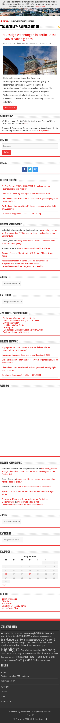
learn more (40, 6)
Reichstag (4, 660)
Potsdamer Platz (25, 656)
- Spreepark (7, 327)
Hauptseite (43, 130)
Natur (47, 653)
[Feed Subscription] (59, 27)
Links (3, 696)
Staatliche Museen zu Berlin (14, 606)
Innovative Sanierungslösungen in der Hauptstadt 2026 (26, 194)
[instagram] (35, 169)
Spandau (12, 660)
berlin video (36, 636)
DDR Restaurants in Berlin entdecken (35, 248)
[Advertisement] (30, 419)
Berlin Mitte (23, 636)
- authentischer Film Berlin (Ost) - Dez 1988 (20, 320)
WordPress (25, 711)
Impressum (6, 701)
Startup (20, 660)
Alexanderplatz (7, 633)
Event (51, 639)
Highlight (10, 649)
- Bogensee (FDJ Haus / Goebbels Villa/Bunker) (23, 330)
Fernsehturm (6, 642)
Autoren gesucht (8, 681)
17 (6, 574)
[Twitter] (30, 169)
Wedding (37, 660)
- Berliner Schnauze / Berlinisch (15, 332)
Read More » (10, 108)
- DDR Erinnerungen (10, 323)
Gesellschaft (34, 43)
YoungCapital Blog (10, 608)
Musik (40, 653)
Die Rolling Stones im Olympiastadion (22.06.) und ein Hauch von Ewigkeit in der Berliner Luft (29, 233)
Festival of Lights (19, 642)
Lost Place (10, 654)
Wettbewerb (46, 660)
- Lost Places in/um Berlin (13, 325)
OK (50, 6)
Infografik (23, 650)
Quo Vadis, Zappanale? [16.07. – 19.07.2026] (21, 214)
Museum (32, 654)
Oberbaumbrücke (8, 657)
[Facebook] (24, 169)
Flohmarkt (35, 643)
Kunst (3, 654)
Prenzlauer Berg (45, 656)
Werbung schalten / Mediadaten (15, 676)
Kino (39, 650)
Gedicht (32, 646)
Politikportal (7, 603)
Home (5, 21)
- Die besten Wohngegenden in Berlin (18, 318)
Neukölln (54, 654)
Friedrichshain (8, 645)
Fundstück (22, 645)
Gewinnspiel (40, 645)
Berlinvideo (47, 636)
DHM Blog (6, 601)
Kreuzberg (48, 650)
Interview (32, 650)
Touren (4, 691)
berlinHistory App (9, 599)
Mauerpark (19, 654)
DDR (43, 639)
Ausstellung (29, 633)
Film (28, 643)
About (3, 672)
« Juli (4, 585)
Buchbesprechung (32, 640)
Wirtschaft (44, 43)
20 (30, 574)
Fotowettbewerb (46, 643)
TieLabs (47, 711)
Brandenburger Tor (12, 639)
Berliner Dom (11, 636)
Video (28, 660)
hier (26, 123)
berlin (37, 633)
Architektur (23, 43)
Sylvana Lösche (8, 253)
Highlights (5, 687)
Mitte (27, 654)
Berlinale (45, 633)
